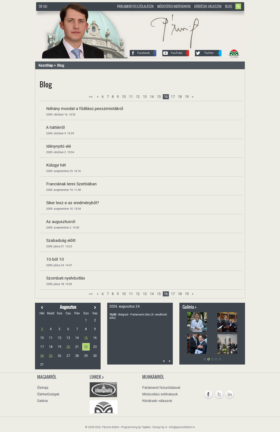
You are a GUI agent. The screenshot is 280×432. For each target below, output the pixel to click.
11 (131, 97)
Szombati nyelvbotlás (65, 278)
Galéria (42, 401)
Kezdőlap (45, 65)
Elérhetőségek (48, 394)
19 (187, 97)
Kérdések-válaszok (208, 6)
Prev (163, 361)
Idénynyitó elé (58, 146)
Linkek (96, 377)
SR (40, 6)
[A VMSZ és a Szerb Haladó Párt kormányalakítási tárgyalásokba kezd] (227, 344)
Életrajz (43, 388)
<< (91, 97)
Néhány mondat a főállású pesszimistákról (84, 108)
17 (173, 97)
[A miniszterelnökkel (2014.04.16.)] (197, 344)
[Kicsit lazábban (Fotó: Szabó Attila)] (197, 322)
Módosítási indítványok (174, 6)
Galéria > (189, 307)
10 (124, 97)
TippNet (146, 427)
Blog (228, 6)
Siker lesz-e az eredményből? (72, 202)
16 (166, 97)
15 (159, 97)
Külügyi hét (56, 165)
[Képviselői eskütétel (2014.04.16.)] (227, 322)
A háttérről (55, 127)
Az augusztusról (60, 221)
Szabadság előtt (60, 240)
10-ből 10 (55, 259)
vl (166, 427)
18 (180, 97)
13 (145, 97)
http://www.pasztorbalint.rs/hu (71, 13)
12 (138, 97)
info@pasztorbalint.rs (182, 427)
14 (152, 97)
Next (169, 361)
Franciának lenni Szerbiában (71, 184)
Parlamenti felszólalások (135, 6)
